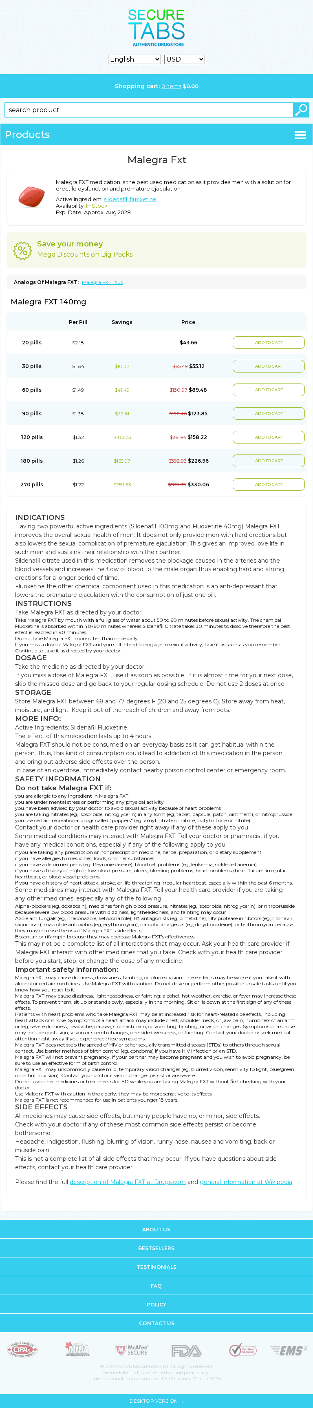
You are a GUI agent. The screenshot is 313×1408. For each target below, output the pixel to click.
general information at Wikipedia (246, 1182)
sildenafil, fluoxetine (130, 199)
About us (156, 1229)
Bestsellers (156, 1248)
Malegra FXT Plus (102, 282)
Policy (156, 1305)
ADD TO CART (269, 342)
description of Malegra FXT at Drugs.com (128, 1182)
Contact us (156, 1323)
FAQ (156, 1286)
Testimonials (156, 1267)
